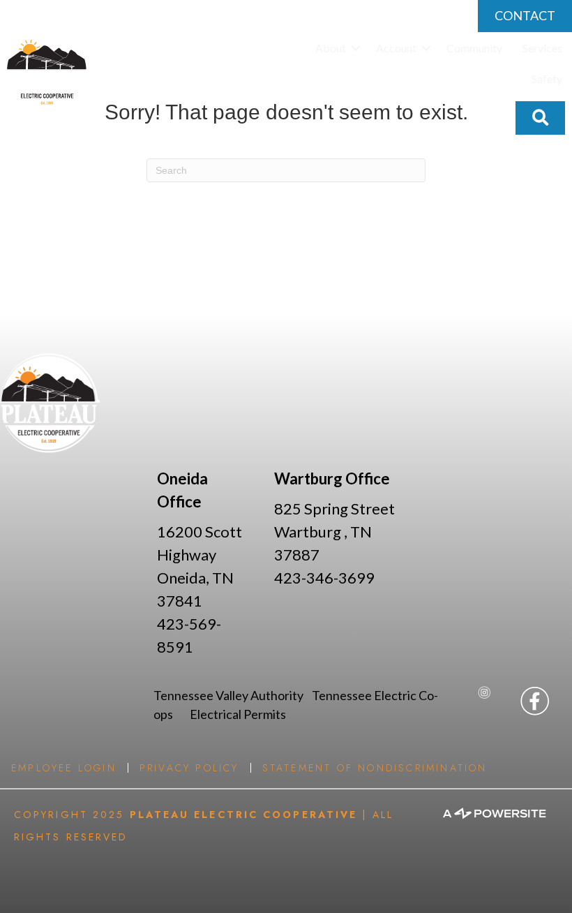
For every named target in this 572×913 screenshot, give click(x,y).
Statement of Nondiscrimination (375, 768)
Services (542, 47)
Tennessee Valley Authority (232, 695)
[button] (356, 48)
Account (396, 47)
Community (474, 47)
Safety (547, 78)
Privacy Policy (189, 768)
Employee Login (63, 768)
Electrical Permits (238, 714)
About (330, 47)
